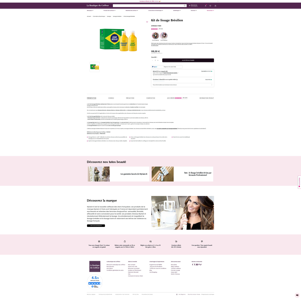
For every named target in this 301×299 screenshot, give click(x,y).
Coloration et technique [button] (155, 10)
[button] (205, 6)
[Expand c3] (114, 10)
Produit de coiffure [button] (109, 10)
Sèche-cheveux (175, 274)
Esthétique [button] (176, 10)
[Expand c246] (196, 10)
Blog (151, 270)
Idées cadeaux (175, 266)
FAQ (129, 274)
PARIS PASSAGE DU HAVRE (170, 73)
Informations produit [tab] (207, 98)
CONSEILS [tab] (111, 98)
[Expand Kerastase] (213, 10)
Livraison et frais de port (134, 270)
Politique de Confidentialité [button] (105, 294)
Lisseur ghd (174, 272)
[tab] (177, 97)
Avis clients (110, 268)
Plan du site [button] (136, 294)
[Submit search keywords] (184, 5)
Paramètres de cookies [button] (147, 294)
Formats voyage (175, 270)
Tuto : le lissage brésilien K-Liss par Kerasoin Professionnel (197, 174)
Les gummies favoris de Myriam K (134, 174)
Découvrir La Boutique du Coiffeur (116, 264)
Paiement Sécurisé (133, 272)
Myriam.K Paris (156, 26)
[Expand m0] (92, 10)
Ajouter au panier (188, 60)
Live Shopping (153, 272)
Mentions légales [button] (91, 294)
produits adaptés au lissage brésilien (167, 128)
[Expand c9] (137, 10)
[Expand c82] (180, 10)
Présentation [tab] (91, 98)
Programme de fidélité (156, 264)
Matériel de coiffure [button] (131, 10)
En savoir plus (154, 45)
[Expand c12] (162, 10)
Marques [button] (89, 10)
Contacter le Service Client (135, 276)
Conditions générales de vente (115, 270)
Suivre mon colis (132, 266)
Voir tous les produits (96, 225)
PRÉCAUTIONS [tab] (130, 98)
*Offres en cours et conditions (158, 268)
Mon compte (131, 264)
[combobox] (150, 5)
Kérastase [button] (210, 10)
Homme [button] (193, 10)
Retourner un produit (133, 268)
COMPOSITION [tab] (150, 98)
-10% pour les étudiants (156, 266)
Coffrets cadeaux (176, 268)
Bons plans (174, 264)
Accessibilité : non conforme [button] (122, 294)
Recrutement (110, 266)
